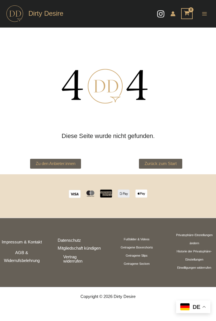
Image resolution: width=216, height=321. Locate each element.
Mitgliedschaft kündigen (79, 248)
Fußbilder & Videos (137, 239)
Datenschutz (69, 240)
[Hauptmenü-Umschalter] (204, 14)
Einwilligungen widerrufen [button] (194, 267)
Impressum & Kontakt (22, 242)
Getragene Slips (137, 255)
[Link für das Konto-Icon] (173, 13)
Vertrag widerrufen (72, 259)
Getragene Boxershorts (137, 247)
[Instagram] (161, 14)
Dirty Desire (45, 13)
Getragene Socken (137, 263)
